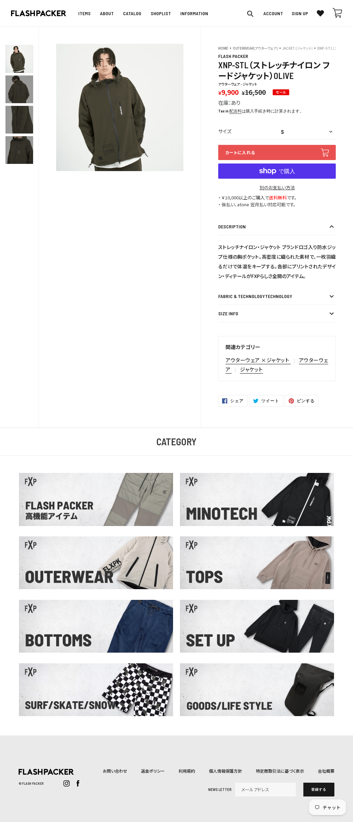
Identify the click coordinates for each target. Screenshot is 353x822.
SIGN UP (300, 13)
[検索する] (251, 13)
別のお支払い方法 (277, 187)
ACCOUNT (273, 13)
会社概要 (326, 771)
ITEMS (84, 13)
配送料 (235, 110)
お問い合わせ (115, 771)
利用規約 (187, 771)
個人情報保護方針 (225, 771)
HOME (223, 48)
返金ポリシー (153, 771)
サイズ (224, 131)
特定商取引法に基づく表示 (280, 771)
